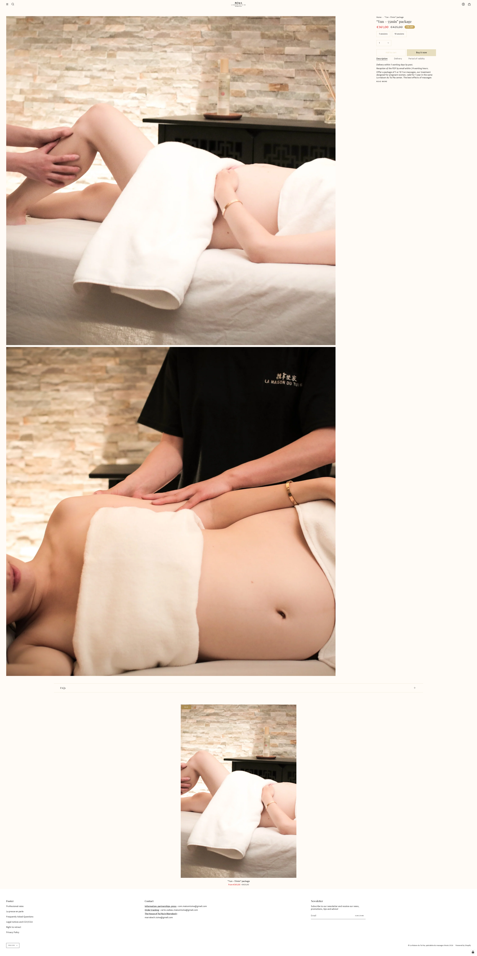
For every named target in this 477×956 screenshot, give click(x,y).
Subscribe (359, 916)
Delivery (398, 58)
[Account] (463, 4)
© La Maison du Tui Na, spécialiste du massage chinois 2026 (430, 945)
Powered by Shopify (463, 945)
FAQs (63, 687)
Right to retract (13, 927)
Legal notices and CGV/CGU (19, 922)
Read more (381, 81)
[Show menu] (8, 4)
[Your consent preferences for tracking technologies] (473, 952)
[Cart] (469, 4)
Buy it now (421, 52)
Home (378, 17)
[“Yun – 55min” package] (239, 791)
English (11, 945)
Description (382, 58)
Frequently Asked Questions (19, 916)
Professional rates (15, 906)
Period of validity (416, 58)
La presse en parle (14, 911)
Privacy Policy (12, 932)
